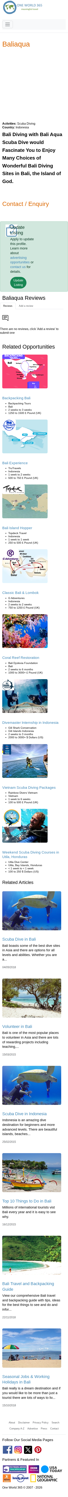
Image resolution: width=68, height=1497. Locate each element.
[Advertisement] (34, 84)
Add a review (26, 305)
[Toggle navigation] (7, 24)
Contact (54, 1428)
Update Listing (18, 282)
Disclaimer (24, 1422)
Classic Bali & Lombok (20, 593)
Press (44, 1428)
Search (55, 1422)
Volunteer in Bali (17, 1026)
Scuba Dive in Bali (19, 939)
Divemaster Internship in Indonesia (30, 723)
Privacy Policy (41, 1422)
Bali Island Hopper (17, 528)
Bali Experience (15, 463)
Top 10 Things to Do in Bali (26, 1201)
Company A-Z (16, 1428)
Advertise (32, 1428)
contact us (18, 267)
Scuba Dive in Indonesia (24, 1113)
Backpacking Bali (16, 398)
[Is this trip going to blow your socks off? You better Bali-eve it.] (25, 437)
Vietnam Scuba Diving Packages (29, 788)
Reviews (7, 305)
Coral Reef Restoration (20, 658)
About (12, 1422)
